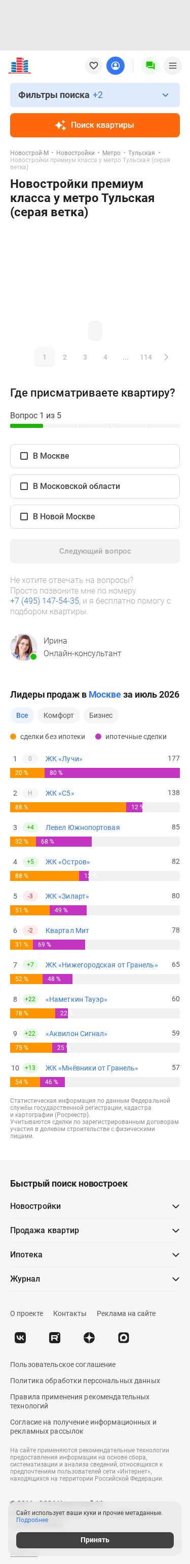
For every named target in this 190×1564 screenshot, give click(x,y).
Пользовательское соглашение (63, 1364)
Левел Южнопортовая (83, 827)
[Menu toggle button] (173, 66)
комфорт (59, 715)
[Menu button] (150, 66)
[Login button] (115, 66)
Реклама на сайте (126, 1313)
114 (146, 357)
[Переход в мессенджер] (123, 1338)
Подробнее (32, 1520)
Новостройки (75, 153)
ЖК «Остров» (68, 862)
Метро (111, 153)
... (126, 357)
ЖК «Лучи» (64, 759)
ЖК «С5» (60, 793)
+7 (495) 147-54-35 (44, 601)
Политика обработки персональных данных (85, 1381)
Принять (95, 1540)
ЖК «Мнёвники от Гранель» (92, 1068)
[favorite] (94, 66)
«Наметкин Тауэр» (76, 999)
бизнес (101, 715)
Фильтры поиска (60, 94)
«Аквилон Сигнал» (76, 1034)
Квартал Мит (67, 930)
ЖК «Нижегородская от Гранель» (102, 965)
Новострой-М (29, 153)
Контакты (70, 1313)
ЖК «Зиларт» (67, 896)
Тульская (141, 153)
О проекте (26, 1313)
